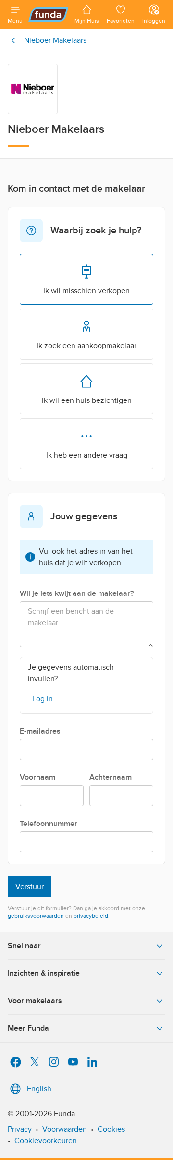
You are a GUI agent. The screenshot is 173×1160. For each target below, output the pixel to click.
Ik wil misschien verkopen (86, 291)
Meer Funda (28, 1028)
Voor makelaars (35, 1000)
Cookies (111, 1129)
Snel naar (24, 946)
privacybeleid (91, 916)
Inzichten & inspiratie (44, 973)
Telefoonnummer (48, 823)
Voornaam (37, 777)
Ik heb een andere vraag (86, 455)
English (39, 1089)
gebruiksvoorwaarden (36, 916)
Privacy (20, 1129)
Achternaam (110, 777)
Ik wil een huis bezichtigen (87, 400)
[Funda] (48, 14)
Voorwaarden (64, 1129)
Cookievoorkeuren (45, 1141)
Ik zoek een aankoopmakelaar (86, 345)
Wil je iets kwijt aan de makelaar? (77, 593)
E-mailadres (40, 731)
